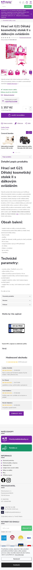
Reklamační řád (7, 465)
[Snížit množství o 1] (30, 110)
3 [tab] (16, 152)
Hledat (28, 6)
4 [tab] (18, 152)
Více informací (19, 555)
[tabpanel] (8, 142)
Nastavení (16, 559)
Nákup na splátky (7, 470)
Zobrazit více (16, 413)
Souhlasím (16, 565)
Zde (17, 214)
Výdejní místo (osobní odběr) (11, 468)
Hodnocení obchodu (16, 357)
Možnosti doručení (9, 95)
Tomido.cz (13, 448)
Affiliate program (7, 475)
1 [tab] (13, 152)
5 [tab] (19, 152)
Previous (27, 132)
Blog (4, 472)
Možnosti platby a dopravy (10, 463)
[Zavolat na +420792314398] (20, 2)
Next (30, 132)
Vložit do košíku (18, 115)
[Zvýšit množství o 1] (30, 107)
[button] (16, 350)
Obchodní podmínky (8, 460)
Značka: (5, 127)
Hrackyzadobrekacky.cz (18, 439)
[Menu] (30, 2)
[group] (16, 335)
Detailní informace (12, 83)
